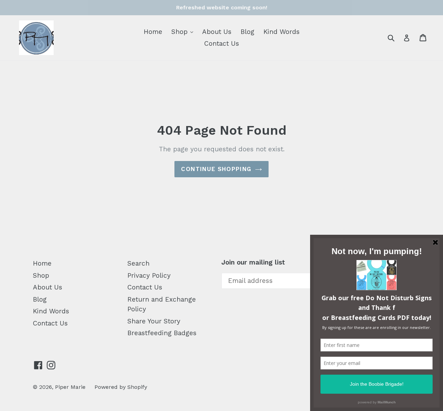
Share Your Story (153, 321)
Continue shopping (216, 169)
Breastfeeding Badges (162, 333)
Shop (184, 31)
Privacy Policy (149, 275)
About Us (217, 32)
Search (138, 263)
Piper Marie (70, 387)
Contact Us (221, 43)
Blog (247, 32)
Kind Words (281, 32)
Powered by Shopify (120, 387)
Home (153, 32)
